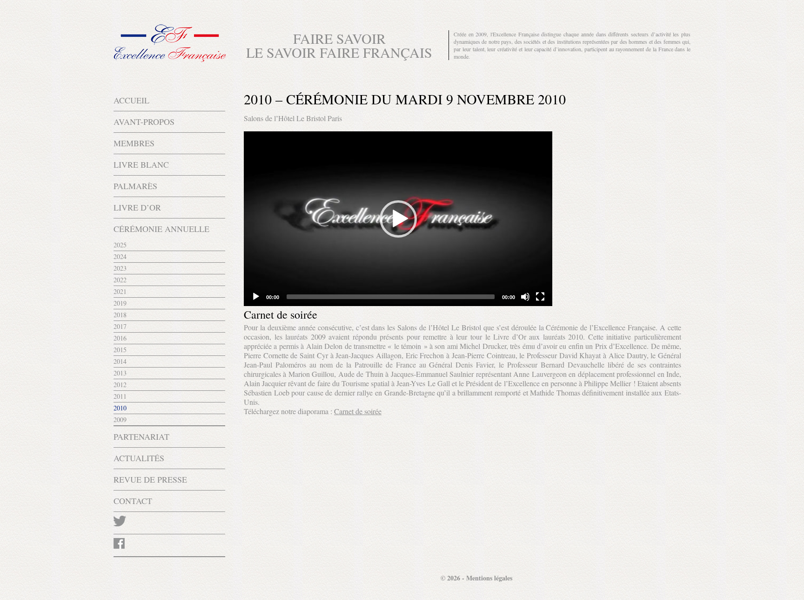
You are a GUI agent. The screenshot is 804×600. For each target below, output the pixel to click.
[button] (398, 219)
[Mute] (525, 296)
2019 (120, 303)
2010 (120, 407)
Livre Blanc (141, 164)
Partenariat (141, 436)
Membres (134, 143)
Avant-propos (144, 121)
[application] (398, 218)
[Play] (256, 296)
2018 (120, 314)
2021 (120, 291)
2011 (120, 396)
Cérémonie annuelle (161, 228)
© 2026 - (453, 578)
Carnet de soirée (358, 411)
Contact (133, 500)
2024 (120, 256)
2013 (120, 372)
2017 (120, 326)
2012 (120, 384)
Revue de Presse (150, 479)
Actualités (139, 458)
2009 (120, 419)
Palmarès (135, 185)
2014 (120, 361)
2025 (120, 244)
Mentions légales (489, 578)
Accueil (131, 100)
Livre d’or (137, 207)
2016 (120, 338)
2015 (120, 349)
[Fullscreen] (540, 296)
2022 (120, 279)
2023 (120, 268)
